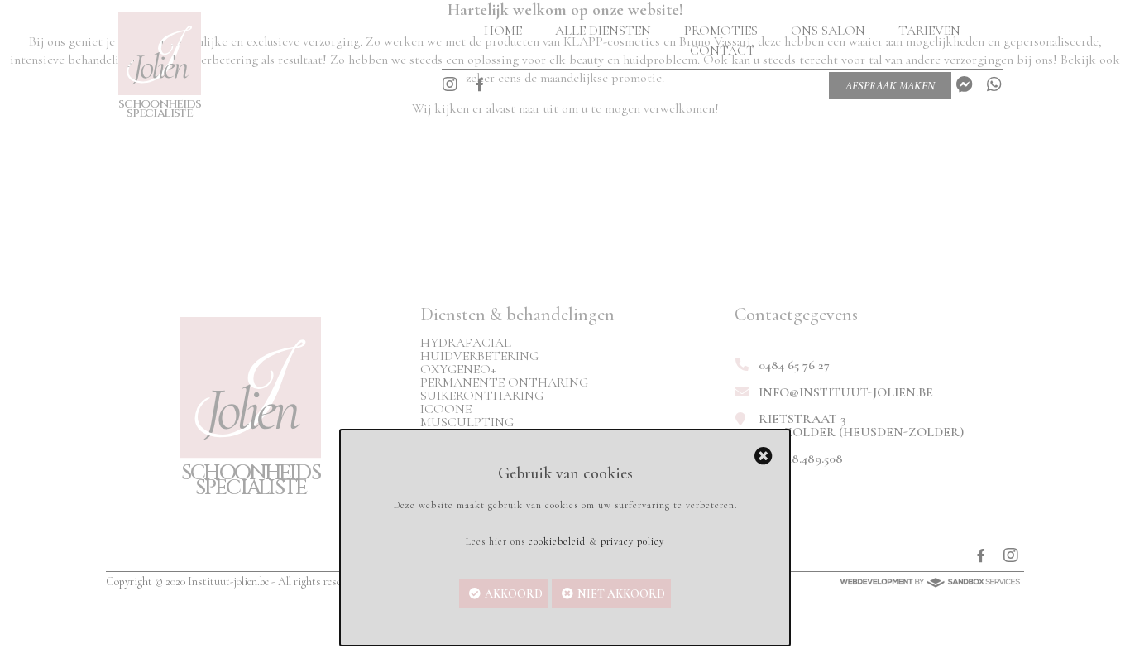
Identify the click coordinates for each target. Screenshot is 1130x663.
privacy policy (632, 541)
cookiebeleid (557, 541)
